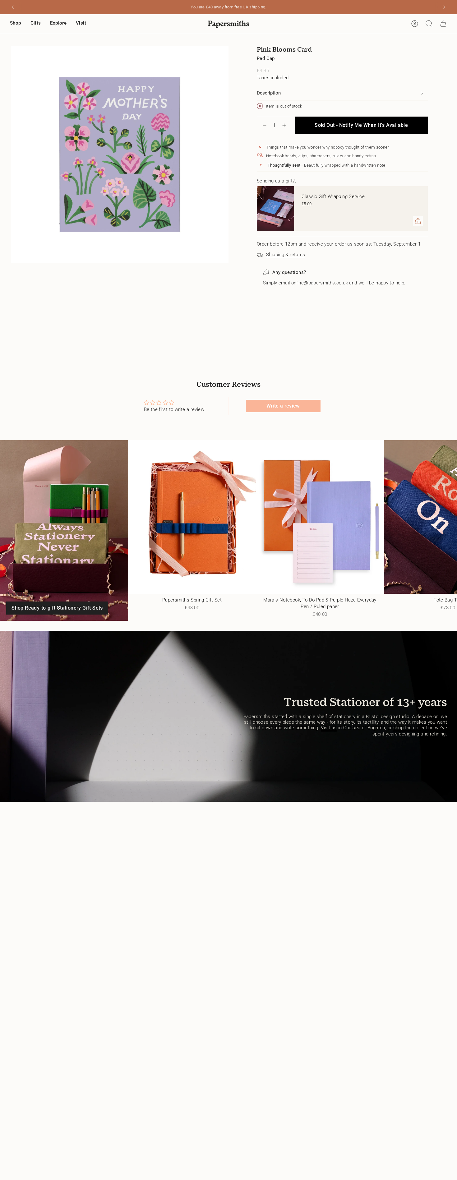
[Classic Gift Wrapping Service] (275, 208)
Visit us (329, 728)
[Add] (418, 221)
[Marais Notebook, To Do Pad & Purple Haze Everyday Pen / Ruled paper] (320, 517)
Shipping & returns (285, 254)
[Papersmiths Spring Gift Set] (192, 517)
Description (269, 93)
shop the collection (413, 728)
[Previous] (13, 7)
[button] (15, 23)
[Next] (444, 7)
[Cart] (443, 23)
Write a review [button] (283, 406)
